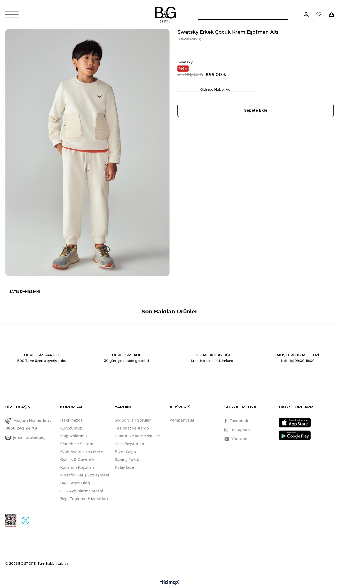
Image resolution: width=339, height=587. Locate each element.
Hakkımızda (71, 420)
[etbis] (10, 520)
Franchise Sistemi (77, 443)
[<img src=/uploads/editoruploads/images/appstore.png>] (295, 423)
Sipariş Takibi (127, 459)
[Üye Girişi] (306, 14)
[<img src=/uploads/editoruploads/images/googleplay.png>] (295, 435)
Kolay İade (124, 467)
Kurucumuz (71, 428)
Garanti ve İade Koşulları (137, 435)
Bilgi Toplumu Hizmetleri (84, 498)
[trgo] (25, 520)
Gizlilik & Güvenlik (77, 459)
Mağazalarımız (74, 435)
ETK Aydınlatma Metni (81, 491)
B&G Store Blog (75, 483)
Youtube (239, 438)
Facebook (238, 420)
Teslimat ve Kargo (132, 428)
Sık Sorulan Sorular (133, 420)
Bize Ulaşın (125, 451)
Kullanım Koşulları (77, 467)
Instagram (240, 429)
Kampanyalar (182, 420)
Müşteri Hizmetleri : (28, 424)
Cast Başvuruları (130, 443)
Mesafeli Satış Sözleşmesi (84, 475)
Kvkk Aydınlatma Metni (82, 451)
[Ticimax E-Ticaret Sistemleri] (169, 583)
